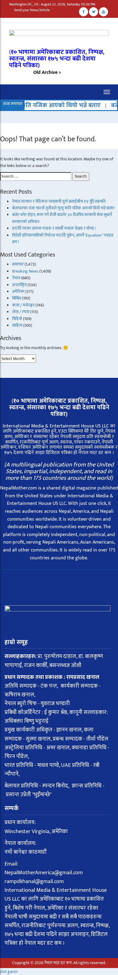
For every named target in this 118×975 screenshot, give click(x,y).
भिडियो (17, 318)
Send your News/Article (32, 10)
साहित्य (17, 325)
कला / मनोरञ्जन (23, 305)
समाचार (18, 264)
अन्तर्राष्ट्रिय (19, 284)
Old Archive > (47, 72)
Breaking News (25, 271)
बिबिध (16, 298)
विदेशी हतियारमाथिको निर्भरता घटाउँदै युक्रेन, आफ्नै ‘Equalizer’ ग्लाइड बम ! (62, 238)
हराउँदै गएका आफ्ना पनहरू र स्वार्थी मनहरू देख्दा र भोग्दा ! (54, 228)
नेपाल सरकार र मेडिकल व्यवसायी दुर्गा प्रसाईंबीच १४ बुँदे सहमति (59, 201)
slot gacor (9, 971)
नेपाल (16, 277)
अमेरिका (18, 291)
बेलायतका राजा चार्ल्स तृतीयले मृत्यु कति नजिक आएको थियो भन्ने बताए (63, 207)
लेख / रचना (20, 311)
